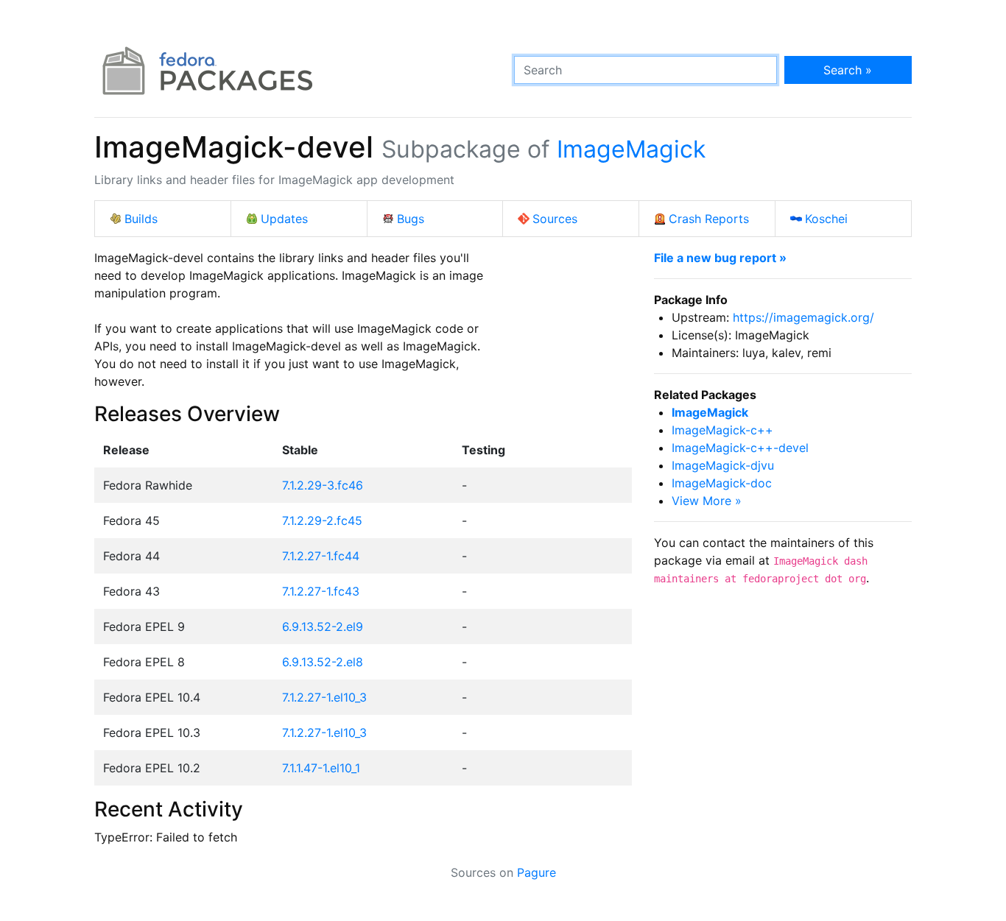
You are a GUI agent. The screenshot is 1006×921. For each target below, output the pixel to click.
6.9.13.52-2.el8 (322, 661)
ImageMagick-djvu (723, 465)
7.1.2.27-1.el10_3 (324, 697)
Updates (284, 218)
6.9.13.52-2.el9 (322, 626)
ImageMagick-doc (722, 483)
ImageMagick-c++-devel (740, 447)
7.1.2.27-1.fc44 (320, 555)
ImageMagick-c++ (722, 430)
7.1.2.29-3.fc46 (322, 485)
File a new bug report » (720, 257)
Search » (847, 70)
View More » (707, 500)
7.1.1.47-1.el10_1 (321, 768)
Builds (141, 218)
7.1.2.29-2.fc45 (322, 520)
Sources (554, 218)
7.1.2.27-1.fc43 (320, 591)
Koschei (826, 218)
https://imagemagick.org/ (803, 317)
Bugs (410, 218)
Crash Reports (709, 218)
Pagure (536, 872)
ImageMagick (631, 149)
